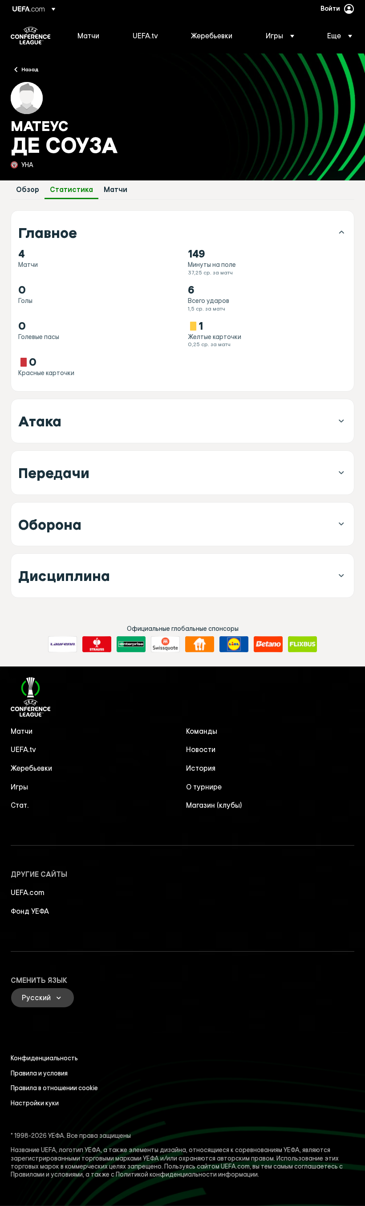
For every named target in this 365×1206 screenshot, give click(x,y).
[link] (88, 35)
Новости (200, 749)
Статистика (71, 189)
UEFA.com (28, 892)
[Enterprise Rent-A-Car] (131, 644)
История (200, 768)
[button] (280, 35)
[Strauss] (96, 644)
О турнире (204, 787)
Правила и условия (39, 1073)
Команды (201, 731)
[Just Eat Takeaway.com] (199, 644)
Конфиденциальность (44, 1058)
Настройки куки (35, 1103)
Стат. (19, 805)
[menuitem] (94, 35)
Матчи (115, 189)
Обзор (27, 189)
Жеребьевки (31, 768)
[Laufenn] (62, 644)
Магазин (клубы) (214, 805)
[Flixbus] (302, 644)
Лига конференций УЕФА (30, 36)
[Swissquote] (165, 644)
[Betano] (268, 644)
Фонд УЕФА (30, 911)
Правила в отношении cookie (54, 1088)
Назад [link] (30, 69)
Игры (19, 787)
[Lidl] (233, 644)
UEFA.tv (23, 749)
